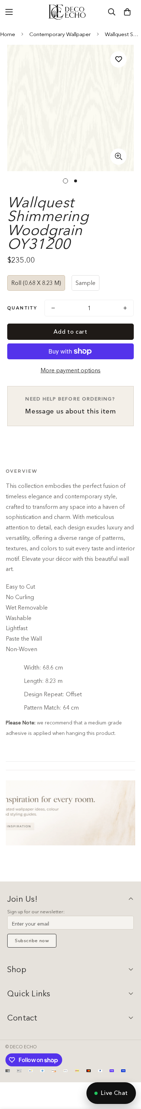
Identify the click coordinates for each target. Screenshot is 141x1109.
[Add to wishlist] (118, 59)
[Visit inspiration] (70, 812)
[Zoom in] (118, 156)
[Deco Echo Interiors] (67, 12)
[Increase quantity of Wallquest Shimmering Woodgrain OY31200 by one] (125, 308)
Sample (85, 282)
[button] (127, 12)
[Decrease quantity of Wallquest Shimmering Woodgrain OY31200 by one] (53, 308)
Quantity (22, 308)
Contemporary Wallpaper (60, 34)
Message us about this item (70, 405)
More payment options (70, 370)
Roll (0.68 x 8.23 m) (36, 282)
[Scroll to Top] (128, 1070)
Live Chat (114, 1092)
